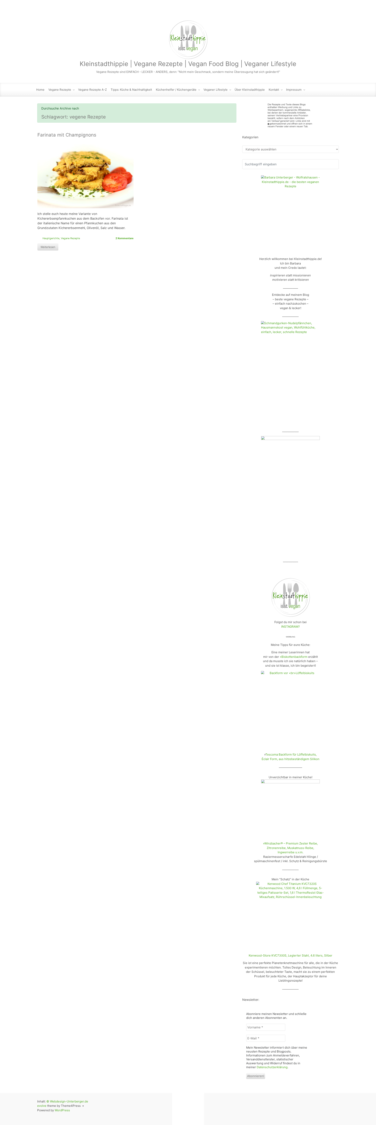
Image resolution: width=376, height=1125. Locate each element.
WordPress (62, 1110)
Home (40, 89)
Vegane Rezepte (59, 89)
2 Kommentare (125, 238)
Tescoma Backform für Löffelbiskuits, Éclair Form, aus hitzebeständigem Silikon (290, 757)
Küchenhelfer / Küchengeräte (176, 89)
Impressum (294, 89)
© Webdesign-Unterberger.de (67, 1101)
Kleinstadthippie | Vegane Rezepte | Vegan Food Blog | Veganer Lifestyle (188, 64)
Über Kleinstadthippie (250, 89)
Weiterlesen (48, 247)
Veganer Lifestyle (215, 89)
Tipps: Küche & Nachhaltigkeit (131, 89)
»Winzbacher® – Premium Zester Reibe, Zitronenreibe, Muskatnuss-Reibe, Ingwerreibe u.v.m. (290, 848)
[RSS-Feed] (294, 12)
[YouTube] (327, 12)
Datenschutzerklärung (272, 1067)
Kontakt (274, 89)
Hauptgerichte (50, 238)
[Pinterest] (335, 12)
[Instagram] (319, 12)
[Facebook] (310, 12)
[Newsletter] (302, 12)
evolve (41, 1106)
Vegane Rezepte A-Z (92, 89)
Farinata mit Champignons (66, 135)
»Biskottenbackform (293, 657)
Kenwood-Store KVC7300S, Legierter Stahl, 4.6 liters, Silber (290, 955)
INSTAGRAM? (290, 626)
